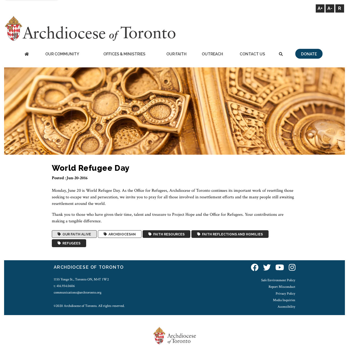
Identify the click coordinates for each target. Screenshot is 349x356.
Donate (309, 54)
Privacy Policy (285, 293)
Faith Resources (168, 234)
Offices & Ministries (124, 54)
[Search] (281, 54)
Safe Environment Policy (278, 280)
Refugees (70, 243)
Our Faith (176, 54)
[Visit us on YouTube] (279, 268)
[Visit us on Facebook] (254, 268)
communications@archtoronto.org (77, 292)
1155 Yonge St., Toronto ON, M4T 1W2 (81, 279)
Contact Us (252, 54)
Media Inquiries (284, 300)
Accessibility (286, 306)
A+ (320, 8)
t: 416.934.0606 (64, 286)
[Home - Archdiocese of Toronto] (26, 54)
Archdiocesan (121, 234)
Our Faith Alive (76, 234)
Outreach (212, 54)
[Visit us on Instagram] (292, 268)
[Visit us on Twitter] (267, 268)
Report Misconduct (282, 287)
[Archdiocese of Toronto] (90, 28)
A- (329, 8)
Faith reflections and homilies (231, 234)
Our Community (62, 54)
